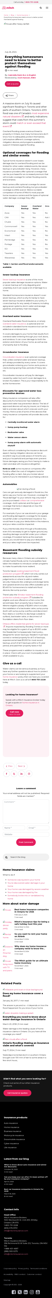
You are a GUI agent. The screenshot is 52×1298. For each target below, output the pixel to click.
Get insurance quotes (17, 1093)
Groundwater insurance (13, 357)
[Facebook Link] (14, 1293)
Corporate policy (10, 1268)
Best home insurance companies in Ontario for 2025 (32, 910)
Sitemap (7, 1280)
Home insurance (11, 1127)
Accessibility (8, 1274)
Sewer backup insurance (14, 279)
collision (23, 500)
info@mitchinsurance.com (16, 1231)
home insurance (10, 677)
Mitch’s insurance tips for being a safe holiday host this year (32, 923)
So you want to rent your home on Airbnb (31, 935)
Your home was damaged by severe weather (28, 889)
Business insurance (12, 1131)
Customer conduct (34, 1274)
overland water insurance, (14, 324)
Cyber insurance (11, 1143)
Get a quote (13, 84)
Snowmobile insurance (14, 1139)
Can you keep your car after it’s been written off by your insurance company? (26, 1178)
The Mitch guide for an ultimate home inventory (31, 962)
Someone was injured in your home (24, 880)
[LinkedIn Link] (26, 1293)
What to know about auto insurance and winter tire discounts (25, 1166)
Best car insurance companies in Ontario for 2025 (23, 1190)
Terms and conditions (38, 1268)
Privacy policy (23, 1268)
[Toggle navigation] (47, 7)
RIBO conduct (20, 1274)
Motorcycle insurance (14, 1135)
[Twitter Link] (20, 1293)
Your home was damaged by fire (22, 892)
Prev (10, 766)
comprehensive (37, 500)
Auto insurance (11, 1123)
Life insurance (10, 1147)
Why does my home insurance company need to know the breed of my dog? (30, 947)
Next (20, 766)
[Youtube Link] (38, 1293)
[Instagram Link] (32, 1293)
